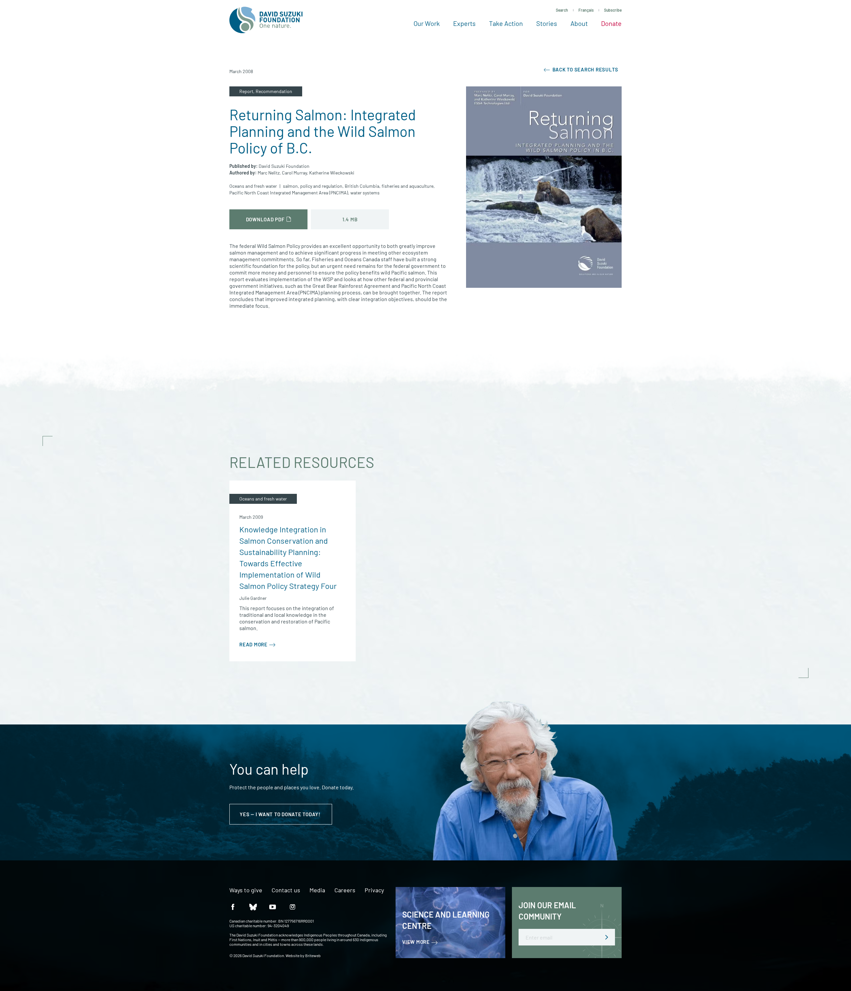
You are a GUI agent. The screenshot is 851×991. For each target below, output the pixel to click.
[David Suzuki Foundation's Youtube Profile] (273, 906)
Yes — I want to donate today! (281, 814)
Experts (464, 23)
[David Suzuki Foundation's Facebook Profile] (233, 906)
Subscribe (613, 10)
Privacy (374, 890)
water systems (365, 192)
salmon (290, 186)
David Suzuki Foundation (284, 166)
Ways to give (245, 890)
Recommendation (274, 91)
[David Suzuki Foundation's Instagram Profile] (293, 906)
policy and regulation (321, 186)
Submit (606, 937)
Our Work (427, 23)
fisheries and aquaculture (407, 186)
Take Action (506, 23)
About (579, 23)
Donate (611, 23)
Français (586, 10)
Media (317, 890)
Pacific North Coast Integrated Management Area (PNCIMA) (288, 192)
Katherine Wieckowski (331, 172)
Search (562, 10)
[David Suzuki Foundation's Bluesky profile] (253, 906)
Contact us (286, 890)
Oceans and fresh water (253, 186)
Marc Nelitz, (269, 172)
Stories (546, 23)
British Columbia (362, 186)
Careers (344, 890)
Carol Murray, (295, 172)
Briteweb (313, 955)
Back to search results (584, 69)
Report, (247, 91)
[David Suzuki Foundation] (266, 20)
